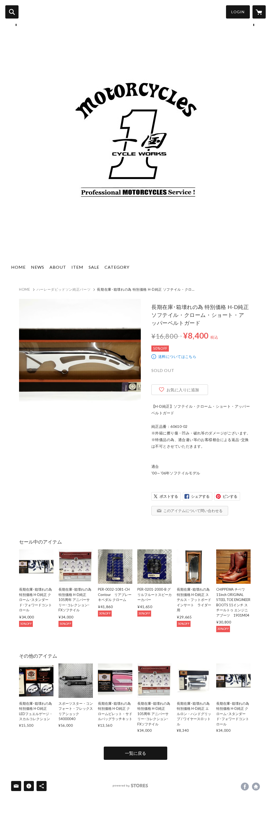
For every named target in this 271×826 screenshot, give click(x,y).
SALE (94, 267)
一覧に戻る (135, 753)
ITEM (77, 267)
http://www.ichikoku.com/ (256, 787)
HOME (18, 267)
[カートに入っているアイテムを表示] (259, 12)
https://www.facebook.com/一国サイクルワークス (245, 787)
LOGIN (238, 12)
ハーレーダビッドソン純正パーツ (64, 289)
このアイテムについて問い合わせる (193, 510)
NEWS (37, 267)
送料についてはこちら (177, 356)
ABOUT (57, 267)
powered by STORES (130, 786)
